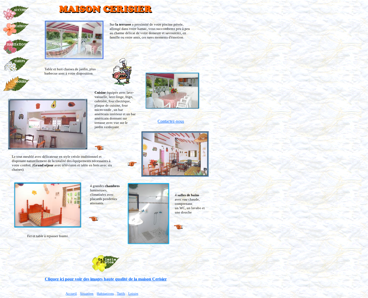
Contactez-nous (171, 121)
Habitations (105, 294)
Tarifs (121, 294)
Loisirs (133, 294)
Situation (86, 294)
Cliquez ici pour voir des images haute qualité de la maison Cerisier (106, 279)
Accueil (71, 294)
